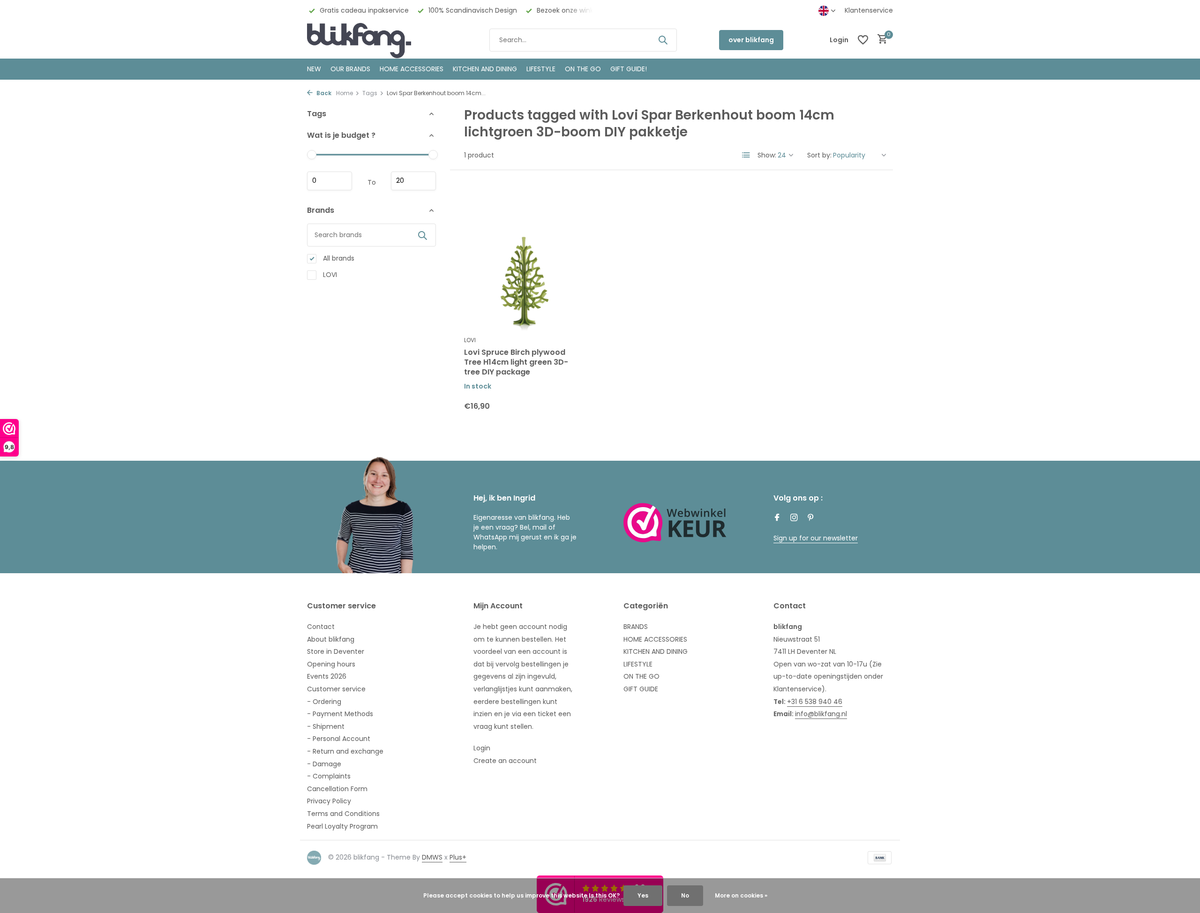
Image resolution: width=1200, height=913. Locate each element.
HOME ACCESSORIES (411, 69)
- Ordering (324, 701)
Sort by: (819, 155)
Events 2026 (326, 676)
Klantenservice (869, 10)
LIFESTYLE (637, 664)
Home (344, 93)
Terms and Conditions (343, 813)
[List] (746, 155)
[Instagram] (794, 518)
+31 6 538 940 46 (814, 701)
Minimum (329, 181)
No (685, 895)
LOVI (329, 274)
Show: (767, 155)
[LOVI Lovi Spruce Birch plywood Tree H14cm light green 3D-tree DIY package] (524, 257)
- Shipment (326, 726)
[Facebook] (777, 518)
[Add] (567, 413)
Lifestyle (540, 69)
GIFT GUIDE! (628, 69)
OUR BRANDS (350, 69)
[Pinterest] (811, 518)
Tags (369, 93)
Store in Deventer (335, 651)
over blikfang (751, 40)
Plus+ (458, 857)
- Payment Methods (340, 713)
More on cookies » (741, 895)
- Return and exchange (345, 751)
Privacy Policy (329, 801)
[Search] (663, 40)
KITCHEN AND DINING (485, 69)
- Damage (324, 764)
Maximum (413, 181)
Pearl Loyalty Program (342, 826)
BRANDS (635, 626)
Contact (321, 626)
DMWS (432, 857)
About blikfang (330, 639)
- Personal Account (338, 738)
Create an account (505, 760)
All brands (337, 258)
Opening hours (331, 664)
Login (481, 748)
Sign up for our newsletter (815, 538)
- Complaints (329, 776)
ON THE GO (583, 69)
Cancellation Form (337, 788)
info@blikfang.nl (821, 713)
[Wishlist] (863, 40)
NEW (314, 69)
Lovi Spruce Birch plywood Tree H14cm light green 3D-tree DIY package (516, 362)
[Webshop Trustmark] (675, 522)
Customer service (336, 689)
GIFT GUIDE (640, 689)
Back (323, 93)
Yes (643, 895)
